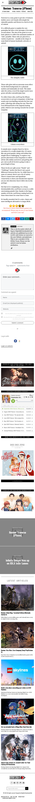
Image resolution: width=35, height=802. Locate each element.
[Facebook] (3, 218)
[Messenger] (8, 218)
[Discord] (23, 783)
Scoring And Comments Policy (9, 798)
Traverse (23, 11)
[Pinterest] (17, 218)
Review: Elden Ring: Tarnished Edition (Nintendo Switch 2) (15, 614)
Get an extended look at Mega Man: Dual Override (16, 727)
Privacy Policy (21, 796)
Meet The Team (13, 796)
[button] (26, 788)
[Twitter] (12, 218)
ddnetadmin (6, 11)
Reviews (18, 11)
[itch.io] (17, 783)
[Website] (11, 248)
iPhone (13, 11)
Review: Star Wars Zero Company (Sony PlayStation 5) (17, 651)
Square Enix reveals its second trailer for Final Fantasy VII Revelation (15, 763)
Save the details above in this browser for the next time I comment (18, 314)
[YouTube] (14, 783)
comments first (23, 266)
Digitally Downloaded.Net (26, 793)
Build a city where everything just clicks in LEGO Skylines (16, 689)
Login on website (7, 346)
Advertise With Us (5, 796)
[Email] (31, 218)
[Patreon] (20, 783)
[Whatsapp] (27, 218)
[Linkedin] (22, 218)
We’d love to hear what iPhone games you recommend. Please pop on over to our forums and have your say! (17, 210)
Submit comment (17, 323)
